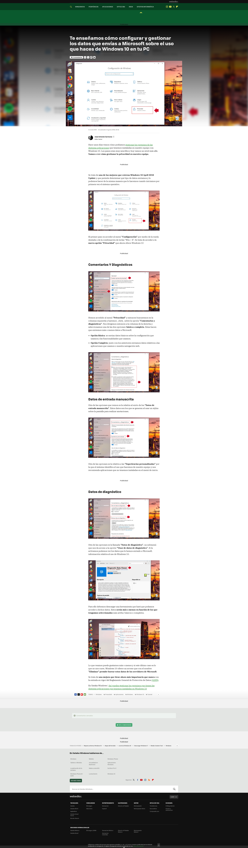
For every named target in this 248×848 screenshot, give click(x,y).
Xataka (72, 806)
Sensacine (105, 806)
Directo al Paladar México (123, 831)
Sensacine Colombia (105, 834)
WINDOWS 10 (80, 7)
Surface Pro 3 (112, 768)
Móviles (91, 759)
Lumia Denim (93, 774)
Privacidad (108, 694)
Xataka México (74, 830)
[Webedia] (173, 1)
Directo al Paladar (123, 806)
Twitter (174, 7)
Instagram (167, 7)
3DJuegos (89, 806)
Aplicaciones (119, 694)
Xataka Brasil (74, 833)
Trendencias (153, 806)
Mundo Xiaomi (74, 818)
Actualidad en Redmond (93, 763)
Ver (125, 725)
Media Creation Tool (157, 746)
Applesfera (73, 811)
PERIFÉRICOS (93, 7)
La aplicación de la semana (76, 769)
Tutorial (149, 694)
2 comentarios (77, 57)
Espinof (104, 808)
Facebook (85, 57)
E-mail (94, 57)
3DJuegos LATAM (91, 830)
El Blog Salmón (170, 806)
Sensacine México (107, 830)
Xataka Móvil (74, 808)
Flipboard (177, 7)
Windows (99, 694)
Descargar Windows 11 (141, 746)
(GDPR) (155, 680)
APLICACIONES (107, 7)
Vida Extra (89, 808)
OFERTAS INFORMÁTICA (145, 7)
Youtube (170, 7)
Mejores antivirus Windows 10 (93, 746)
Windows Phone (113, 759)
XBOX (131, 7)
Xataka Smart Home (74, 814)
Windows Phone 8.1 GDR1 (76, 775)
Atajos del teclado (110, 746)
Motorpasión (138, 806)
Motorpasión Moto (139, 808)
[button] (104, 136)
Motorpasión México (138, 831)
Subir (172, 797)
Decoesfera (153, 808)
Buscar (174, 789)
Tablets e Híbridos (76, 763)
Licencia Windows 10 (125, 746)
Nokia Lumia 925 (94, 768)
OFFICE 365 (121, 7)
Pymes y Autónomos (169, 809)
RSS (149, 779)
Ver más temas (76, 780)
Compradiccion (154, 811)
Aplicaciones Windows (112, 763)
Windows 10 (140, 694)
